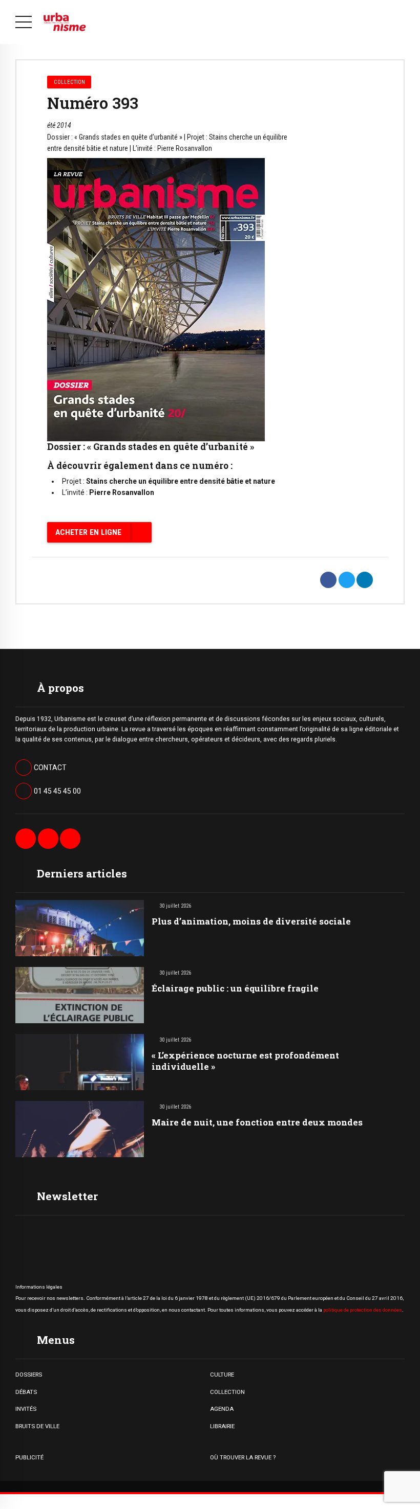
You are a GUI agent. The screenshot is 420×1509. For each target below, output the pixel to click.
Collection (69, 81)
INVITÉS (25, 1408)
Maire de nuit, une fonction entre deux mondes (257, 1122)
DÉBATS (26, 1391)
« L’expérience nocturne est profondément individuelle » (245, 1060)
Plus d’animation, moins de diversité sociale (251, 921)
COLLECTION (227, 1391)
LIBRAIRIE (222, 1426)
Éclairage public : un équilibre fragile (235, 988)
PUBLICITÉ (29, 1457)
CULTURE (222, 1374)
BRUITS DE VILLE (37, 1426)
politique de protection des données (362, 1310)
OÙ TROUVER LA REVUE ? (243, 1457)
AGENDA (222, 1408)
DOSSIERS (28, 1374)
